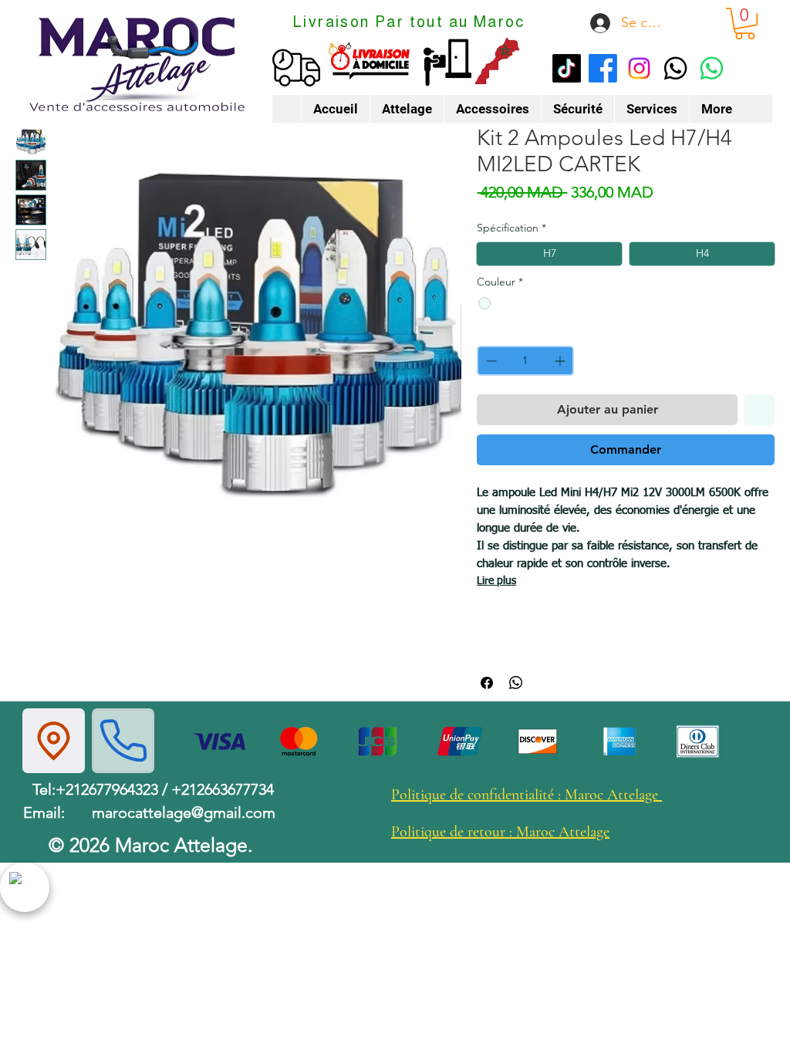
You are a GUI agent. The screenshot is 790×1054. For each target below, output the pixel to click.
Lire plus (496, 581)
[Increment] (561, 360)
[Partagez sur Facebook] (487, 683)
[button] (745, 23)
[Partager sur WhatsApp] (516, 683)
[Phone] (123, 740)
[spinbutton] (525, 360)
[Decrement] (489, 360)
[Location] (53, 740)
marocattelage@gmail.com (183, 812)
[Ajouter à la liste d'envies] (759, 409)
